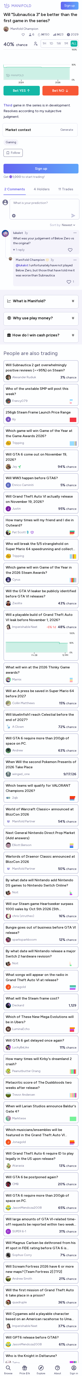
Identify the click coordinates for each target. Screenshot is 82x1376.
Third (8, 105)
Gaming (11, 142)
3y (26, 233)
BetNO (58, 90)
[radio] (44, 44)
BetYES (19, 90)
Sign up (69, 5)
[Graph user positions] (35, 43)
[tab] (14, 189)
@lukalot (22, 265)
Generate (66, 130)
